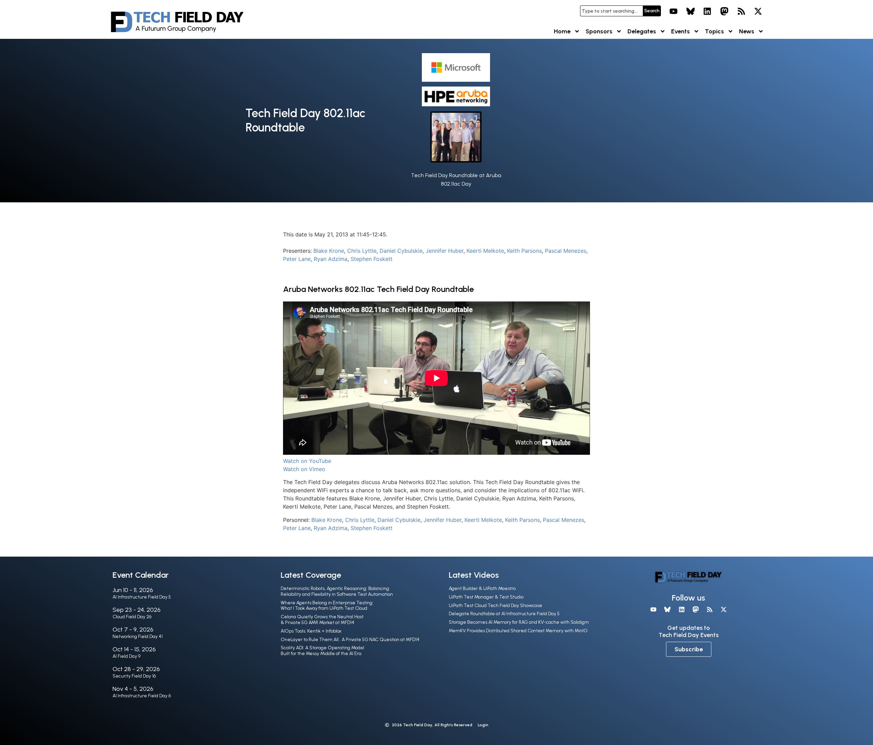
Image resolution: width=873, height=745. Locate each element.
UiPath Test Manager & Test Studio (486, 597)
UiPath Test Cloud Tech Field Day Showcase (495, 605)
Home (562, 31)
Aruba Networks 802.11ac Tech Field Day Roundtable (378, 289)
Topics (714, 31)
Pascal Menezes (565, 250)
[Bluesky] (690, 11)
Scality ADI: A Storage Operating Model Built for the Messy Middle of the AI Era (322, 650)
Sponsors (599, 31)
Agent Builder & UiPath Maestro (482, 588)
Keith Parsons (524, 250)
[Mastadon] (724, 11)
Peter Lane (297, 258)
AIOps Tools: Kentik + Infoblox (311, 631)
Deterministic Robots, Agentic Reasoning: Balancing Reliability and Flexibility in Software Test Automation (337, 591)
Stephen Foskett (372, 258)
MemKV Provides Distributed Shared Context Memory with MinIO (518, 631)
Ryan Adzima (330, 258)
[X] (758, 11)
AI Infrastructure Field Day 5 (142, 597)
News (746, 31)
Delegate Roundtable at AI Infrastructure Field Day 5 (504, 614)
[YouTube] (673, 11)
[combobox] (611, 10)
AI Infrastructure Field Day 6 (142, 696)
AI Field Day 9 (126, 656)
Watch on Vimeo (304, 469)
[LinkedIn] (707, 11)
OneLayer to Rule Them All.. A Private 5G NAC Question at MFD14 (350, 639)
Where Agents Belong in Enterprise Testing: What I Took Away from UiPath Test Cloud (327, 605)
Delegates (641, 31)
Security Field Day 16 (134, 676)
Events (680, 31)
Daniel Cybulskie (401, 250)
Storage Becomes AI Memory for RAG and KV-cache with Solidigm (519, 622)
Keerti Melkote (485, 250)
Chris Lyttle (361, 250)
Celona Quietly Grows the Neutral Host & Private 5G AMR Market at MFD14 (322, 619)
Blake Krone (328, 250)
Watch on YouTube (307, 460)
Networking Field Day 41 (138, 636)
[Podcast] (741, 11)
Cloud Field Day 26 (132, 617)
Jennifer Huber (444, 250)
